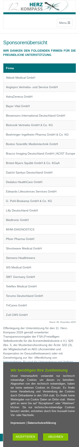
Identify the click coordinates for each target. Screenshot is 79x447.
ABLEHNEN (55, 436)
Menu (65, 22)
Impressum (18, 422)
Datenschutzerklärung (42, 422)
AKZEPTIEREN (25, 436)
